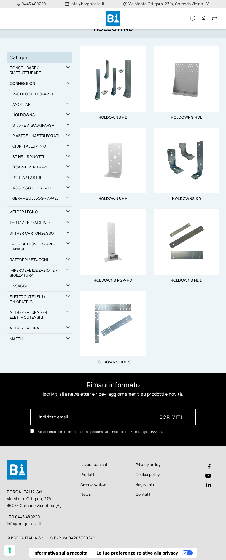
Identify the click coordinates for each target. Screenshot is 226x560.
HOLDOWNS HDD (186, 280)
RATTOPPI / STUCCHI (29, 259)
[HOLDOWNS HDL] (186, 78)
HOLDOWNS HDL (186, 117)
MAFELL (17, 338)
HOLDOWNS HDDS (113, 361)
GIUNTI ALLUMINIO (29, 146)
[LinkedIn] (208, 485)
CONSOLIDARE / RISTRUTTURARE (25, 70)
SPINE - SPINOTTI (28, 156)
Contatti (144, 494)
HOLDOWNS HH (113, 198)
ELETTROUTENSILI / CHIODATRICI (27, 299)
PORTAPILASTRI (26, 177)
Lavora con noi (93, 464)
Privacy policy (148, 464)
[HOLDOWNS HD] (113, 78)
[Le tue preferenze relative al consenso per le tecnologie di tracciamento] (9, 550)
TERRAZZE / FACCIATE (30, 222)
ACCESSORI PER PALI (31, 187)
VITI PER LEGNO (24, 211)
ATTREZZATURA (24, 328)
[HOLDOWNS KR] (186, 160)
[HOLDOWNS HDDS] (113, 323)
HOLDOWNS (23, 114)
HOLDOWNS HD (113, 117)
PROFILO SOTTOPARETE (34, 93)
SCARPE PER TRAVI (29, 167)
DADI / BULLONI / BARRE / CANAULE (33, 246)
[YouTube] (208, 476)
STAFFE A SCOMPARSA (33, 125)
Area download (94, 484)
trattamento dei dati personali (82, 431)
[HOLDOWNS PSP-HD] (113, 241)
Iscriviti (170, 417)
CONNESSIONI (23, 83)
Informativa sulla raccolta (60, 553)
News (85, 494)
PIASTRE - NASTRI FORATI (35, 135)
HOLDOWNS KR (186, 198)
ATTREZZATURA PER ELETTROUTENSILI (28, 315)
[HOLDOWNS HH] (113, 160)
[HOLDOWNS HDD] (186, 241)
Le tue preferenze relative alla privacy (137, 553)
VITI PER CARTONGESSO (32, 233)
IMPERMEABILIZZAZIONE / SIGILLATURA (33, 273)
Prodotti (88, 474)
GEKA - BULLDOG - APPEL (35, 198)
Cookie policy (148, 474)
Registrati (145, 484)
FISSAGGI (18, 286)
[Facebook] (209, 467)
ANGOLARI (21, 104)
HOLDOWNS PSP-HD (112, 280)
